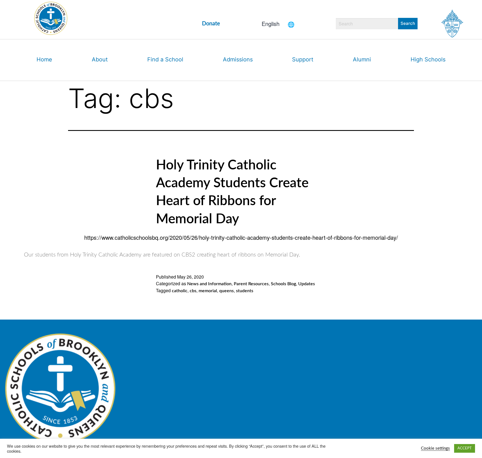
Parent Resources (251, 284)
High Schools (428, 59)
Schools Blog (283, 284)
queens (226, 291)
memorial (208, 291)
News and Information (209, 284)
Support (302, 59)
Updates (306, 284)
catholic (179, 291)
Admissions (238, 59)
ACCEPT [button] (464, 448)
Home (44, 59)
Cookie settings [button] (435, 448)
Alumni (362, 59)
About (100, 59)
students (244, 291)
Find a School (165, 59)
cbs (193, 291)
